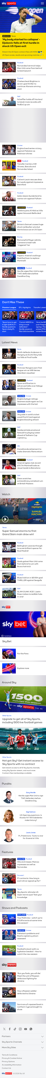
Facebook (9, 1029)
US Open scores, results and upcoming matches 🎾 (22, 55)
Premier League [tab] (9, 307)
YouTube (25, 1029)
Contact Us (6, 1068)
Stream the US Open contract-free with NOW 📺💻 (22, 52)
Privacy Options (8, 1061)
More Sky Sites (9, 1047)
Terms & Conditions (9, 1055)
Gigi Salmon (31, 812)
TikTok (15, 1029)
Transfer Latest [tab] (39, 307)
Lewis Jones (31, 832)
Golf (18, 96)
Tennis (13, 36)
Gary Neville (31, 792)
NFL (18, 446)
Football (20, 62)
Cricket (19, 145)
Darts (19, 349)
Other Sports (6, 715)
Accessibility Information (11, 1065)
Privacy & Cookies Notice (12, 1058)
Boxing (19, 237)
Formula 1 (20, 875)
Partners (6, 1036)
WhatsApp (30, 1029)
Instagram (20, 1029)
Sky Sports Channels (12, 1042)
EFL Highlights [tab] (25, 307)
